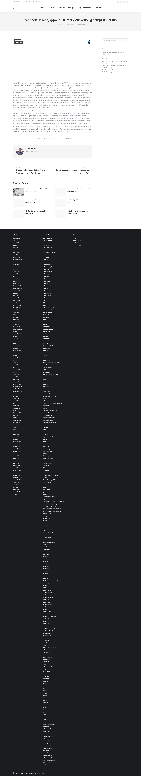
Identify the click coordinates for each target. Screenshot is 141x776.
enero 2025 (16, 283)
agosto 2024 (16, 290)
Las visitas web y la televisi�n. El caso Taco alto (78, 190)
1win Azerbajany (47, 240)
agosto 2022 (16, 336)
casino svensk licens (49, 417)
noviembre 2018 (17, 386)
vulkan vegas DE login (49, 757)
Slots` (44, 717)
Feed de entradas (78, 240)
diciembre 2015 (17, 470)
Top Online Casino (48, 736)
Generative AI (47, 489)
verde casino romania (49, 748)
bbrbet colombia (47, 360)
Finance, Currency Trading (50, 475)
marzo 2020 (16, 379)
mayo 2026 (16, 245)
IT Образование (47, 528)
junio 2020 (16, 374)
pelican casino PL (48, 666)
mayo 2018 (16, 401)
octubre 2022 (16, 331)
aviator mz (46, 338)
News (44, 645)
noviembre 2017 (17, 415)
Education (46, 468)
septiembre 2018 (17, 391)
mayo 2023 (16, 314)
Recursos (45, 693)
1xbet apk (45, 259)
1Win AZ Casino (47, 238)
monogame (46, 571)
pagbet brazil (46, 659)
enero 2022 (16, 348)
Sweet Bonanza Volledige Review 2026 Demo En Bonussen (114, 62)
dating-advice (46, 444)
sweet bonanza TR (48, 734)
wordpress (46, 765)
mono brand (46, 559)
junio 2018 (16, 398)
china (44, 429)
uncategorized (47, 741)
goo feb (45, 494)
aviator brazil (46, 326)
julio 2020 (15, 372)
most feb (45, 578)
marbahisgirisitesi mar (49, 542)
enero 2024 (16, 302)
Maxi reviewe (46, 549)
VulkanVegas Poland (48, 762)
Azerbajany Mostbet (48, 346)
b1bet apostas (47, 348)
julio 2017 (15, 425)
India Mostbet (47, 518)
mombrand (46, 556)
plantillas (45, 681)
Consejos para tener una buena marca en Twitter (35, 201)
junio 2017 (16, 427)
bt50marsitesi (46, 401)
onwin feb (45, 654)
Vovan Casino (47, 753)
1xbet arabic (46, 262)
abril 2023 (15, 317)
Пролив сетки (47, 465)
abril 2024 (15, 295)
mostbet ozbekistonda (49, 614)
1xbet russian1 (47, 298)
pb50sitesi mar (47, 662)
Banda (45, 355)
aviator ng (45, 341)
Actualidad (18, 40)
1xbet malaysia (47, 286)
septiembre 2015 (17, 477)
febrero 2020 (16, 381)
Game (44, 487)
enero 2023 (16, 324)
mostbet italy (46, 607)
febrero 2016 (16, 465)
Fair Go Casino (47, 472)
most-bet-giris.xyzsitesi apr (50, 580)
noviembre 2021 (17, 353)
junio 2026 (16, 243)
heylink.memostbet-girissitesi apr (52, 508)
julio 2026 (15, 240)
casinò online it (47, 405)
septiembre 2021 (17, 358)
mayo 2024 (16, 293)
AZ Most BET (47, 343)
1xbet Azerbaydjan (48, 267)
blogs (44, 379)
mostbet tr (46, 621)
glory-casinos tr (47, 492)
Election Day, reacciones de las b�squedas (35, 212)
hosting (45, 516)
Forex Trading (47, 482)
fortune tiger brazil (48, 484)
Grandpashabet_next (48, 496)
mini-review (46, 552)
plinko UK (45, 688)
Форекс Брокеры (48, 456)
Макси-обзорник (47, 461)
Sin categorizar (47, 710)
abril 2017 (15, 432)
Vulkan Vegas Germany (49, 760)
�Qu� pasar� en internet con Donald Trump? (77, 212)
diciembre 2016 (17, 441)
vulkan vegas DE (47, 755)
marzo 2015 (16, 489)
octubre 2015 (16, 475)
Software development (49, 724)
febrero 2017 (16, 437)
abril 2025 (15, 276)
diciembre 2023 (17, 305)
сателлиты (46, 640)
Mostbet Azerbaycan (48, 597)
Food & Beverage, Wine (49, 480)
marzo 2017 (16, 434)
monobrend (46, 568)
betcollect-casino (47, 365)
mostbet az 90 (47, 590)
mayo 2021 (16, 365)
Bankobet (45, 358)
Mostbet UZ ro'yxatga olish (50, 628)
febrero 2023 (16, 322)
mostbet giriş (46, 599)
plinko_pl (45, 690)
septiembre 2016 (17, 449)
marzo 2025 (16, 279)
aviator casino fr (47, 331)
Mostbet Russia (47, 619)
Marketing (45, 544)
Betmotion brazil (47, 367)
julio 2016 (15, 453)
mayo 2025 (16, 274)
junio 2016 (16, 456)
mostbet (45, 585)
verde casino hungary (49, 745)
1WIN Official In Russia (49, 252)
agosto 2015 (16, 480)
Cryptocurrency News (49, 437)
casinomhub (46, 425)
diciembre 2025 (17, 257)
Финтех (45, 453)
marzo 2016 (16, 463)
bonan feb (45, 384)
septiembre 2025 (17, 264)
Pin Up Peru (46, 671)
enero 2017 (16, 439)
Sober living (46, 719)
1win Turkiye (46, 255)
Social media (18, 42)
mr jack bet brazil (48, 635)
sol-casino (46, 726)
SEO (44, 705)
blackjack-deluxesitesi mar (50, 374)
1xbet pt (45, 290)
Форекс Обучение (48, 458)
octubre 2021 (16, 355)
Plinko (44, 683)
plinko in (45, 686)
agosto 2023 (16, 307)
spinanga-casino (47, 729)
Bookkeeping (46, 391)
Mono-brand (46, 563)
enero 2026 (16, 255)
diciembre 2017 (17, 413)
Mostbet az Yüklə (48, 592)
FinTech (45, 477)
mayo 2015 (16, 484)
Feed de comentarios (79, 243)
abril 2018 (15, 403)
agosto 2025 (16, 267)
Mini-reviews (46, 554)
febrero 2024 (16, 300)
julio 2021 (15, 360)
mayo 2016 (16, 458)
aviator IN (45, 334)
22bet (44, 300)
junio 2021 (16, 362)
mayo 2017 (16, 429)
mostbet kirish (47, 609)
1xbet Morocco (47, 288)
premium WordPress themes (36, 773)
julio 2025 (15, 269)
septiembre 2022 (17, 334)
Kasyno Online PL (48, 532)
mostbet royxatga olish (49, 616)
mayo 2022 (16, 343)
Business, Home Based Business (52, 403)
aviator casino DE (48, 329)
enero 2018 (16, 410)
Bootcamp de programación (50, 396)
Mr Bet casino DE (48, 633)
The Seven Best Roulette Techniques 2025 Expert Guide (114, 53)
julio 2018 (15, 396)
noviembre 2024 (17, 288)
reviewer (45, 700)
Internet (45, 520)
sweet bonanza (47, 731)
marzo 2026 (16, 250)
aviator (45, 324)
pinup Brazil (46, 678)
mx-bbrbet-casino (48, 638)
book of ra (46, 386)
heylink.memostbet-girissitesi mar (52, 511)
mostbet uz (46, 623)
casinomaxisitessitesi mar (50, 422)
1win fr (45, 250)
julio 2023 (15, 310)
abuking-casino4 (47, 312)
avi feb (45, 322)
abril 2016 (15, 461)
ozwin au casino (47, 657)
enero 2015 (16, 494)
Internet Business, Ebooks (50, 523)
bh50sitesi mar (47, 370)
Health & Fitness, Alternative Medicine (53, 501)
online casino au (47, 650)
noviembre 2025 (17, 259)
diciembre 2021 (17, 350)
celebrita (45, 427)
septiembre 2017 (17, 420)
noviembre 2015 (17, 472)
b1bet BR (45, 350)
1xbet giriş (46, 274)
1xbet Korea (46, 281)
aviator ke (45, 336)
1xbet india (46, 276)
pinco (44, 674)
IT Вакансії (46, 525)
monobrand (46, 566)
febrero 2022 (16, 346)
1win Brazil (46, 245)
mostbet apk (46, 587)
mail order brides (47, 540)
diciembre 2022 (17, 326)
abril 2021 (15, 367)
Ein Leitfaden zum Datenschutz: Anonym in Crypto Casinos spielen (114, 71)
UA (44, 738)
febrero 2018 (16, 408)
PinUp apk (46, 676)
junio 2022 (16, 341)
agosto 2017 (16, 422)
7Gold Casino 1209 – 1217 (50, 307)
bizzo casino (46, 372)
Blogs (44, 381)
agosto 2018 (16, 393)
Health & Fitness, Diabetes (50, 506)
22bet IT (45, 305)
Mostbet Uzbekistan (48, 631)
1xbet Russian (47, 295)
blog (44, 377)
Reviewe (45, 698)
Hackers (45, 499)
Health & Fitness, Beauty (50, 504)
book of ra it (46, 389)
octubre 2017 (16, 417)
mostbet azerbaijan (48, 595)
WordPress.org (77, 245)
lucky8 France (47, 537)
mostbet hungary (47, 604)
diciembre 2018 (17, 384)
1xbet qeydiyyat (47, 293)
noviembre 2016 (17, 444)
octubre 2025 (16, 262)
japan (44, 530)
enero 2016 (16, 468)
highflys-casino (47, 513)
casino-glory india (48, 420)
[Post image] (18, 192)
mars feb (45, 547)
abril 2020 (15, 377)
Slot (44, 712)
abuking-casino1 (47, 310)
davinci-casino (47, 446)
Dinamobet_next (47, 449)
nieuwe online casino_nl (49, 647)
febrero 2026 (16, 252)
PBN (44, 664)
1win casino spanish (48, 247)
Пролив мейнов (47, 463)
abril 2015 (15, 487)
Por (57, 138)
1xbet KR (45, 283)
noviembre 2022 (17, 329)
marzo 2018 (16, 405)
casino (45, 408)
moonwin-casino (47, 575)
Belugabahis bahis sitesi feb (51, 362)
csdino (45, 439)
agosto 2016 (16, 451)
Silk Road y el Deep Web (75, 200)
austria (45, 319)
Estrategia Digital (47, 470)
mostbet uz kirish (48, 626)
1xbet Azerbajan (47, 264)
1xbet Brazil (46, 269)
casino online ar (47, 415)
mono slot (45, 561)
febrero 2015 (16, 492)
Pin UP (45, 669)
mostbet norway (47, 611)
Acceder (75, 238)
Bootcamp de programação (50, 393)
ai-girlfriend (46, 317)
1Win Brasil (46, 243)
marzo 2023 (16, 319)
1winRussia (46, 257)
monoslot (45, 573)
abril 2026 (15, 247)
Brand (44, 398)
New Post (45, 643)
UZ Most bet (46, 743)
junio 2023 (16, 312)
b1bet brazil (46, 353)
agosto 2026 (16, 238)
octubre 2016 (16, 446)
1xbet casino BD (47, 271)
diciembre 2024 (17, 286)
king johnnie (46, 535)
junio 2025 (16, 271)
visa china (46, 750)
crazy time (46, 434)
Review (45, 695)
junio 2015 (16, 482)
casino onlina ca (47, 413)
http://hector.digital (31, 151)
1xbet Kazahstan (47, 279)
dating (44, 441)
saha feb (45, 702)
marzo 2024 (16, 298)
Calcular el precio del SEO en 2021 (37, 189)
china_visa (46, 432)
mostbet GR (46, 602)
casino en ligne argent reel (50, 410)
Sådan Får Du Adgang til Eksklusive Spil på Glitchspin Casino (114, 66)
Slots (44, 714)
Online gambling (47, 652)
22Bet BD (45, 302)
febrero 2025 (16, 281)
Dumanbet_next (47, 451)
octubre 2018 (16, 389)
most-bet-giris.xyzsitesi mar (50, 583)
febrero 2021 (16, 370)
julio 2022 (15, 338)
